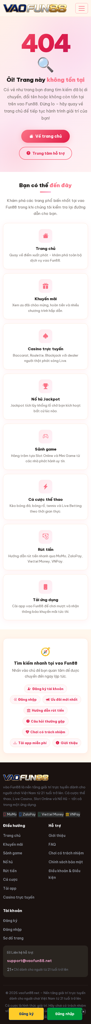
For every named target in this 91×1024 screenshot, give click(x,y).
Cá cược (10, 879)
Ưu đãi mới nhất (64, 699)
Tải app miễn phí (32, 743)
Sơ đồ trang (13, 938)
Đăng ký (10, 920)
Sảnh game (12, 853)
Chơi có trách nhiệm (47, 732)
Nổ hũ (8, 862)
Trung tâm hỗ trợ (48, 153)
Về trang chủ (48, 136)
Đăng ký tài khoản (47, 689)
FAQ (52, 844)
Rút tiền (10, 871)
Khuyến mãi (13, 844)
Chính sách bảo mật (66, 862)
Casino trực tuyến (18, 897)
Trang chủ (11, 835)
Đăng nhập (27, 699)
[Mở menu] (81, 8)
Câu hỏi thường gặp (48, 721)
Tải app (9, 888)
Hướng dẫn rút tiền (48, 710)
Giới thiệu (69, 743)
